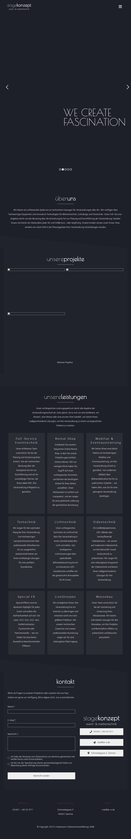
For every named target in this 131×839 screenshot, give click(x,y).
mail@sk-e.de (108, 809)
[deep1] (94, 270)
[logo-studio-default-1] (19, 3)
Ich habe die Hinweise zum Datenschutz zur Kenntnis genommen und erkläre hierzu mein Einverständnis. (43, 757)
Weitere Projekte (65, 362)
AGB (92, 826)
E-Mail (12, 720)
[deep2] (36, 314)
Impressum (61, 826)
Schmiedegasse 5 (65, 809)
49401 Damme (65, 814)
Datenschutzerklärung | (79, 826)
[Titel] (36, 270)
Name (11, 706)
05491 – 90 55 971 (23, 809)
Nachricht (13, 734)
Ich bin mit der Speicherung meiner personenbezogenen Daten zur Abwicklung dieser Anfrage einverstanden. (41, 764)
